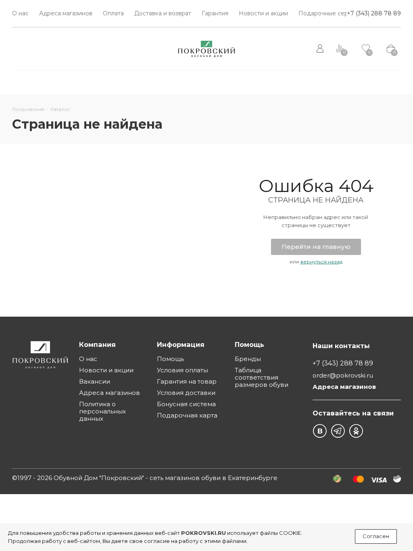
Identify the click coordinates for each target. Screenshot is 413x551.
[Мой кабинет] (321, 49)
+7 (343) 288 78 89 (374, 13)
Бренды (248, 359)
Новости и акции (106, 370)
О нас (88, 359)
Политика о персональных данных (102, 411)
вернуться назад (321, 262)
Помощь (170, 359)
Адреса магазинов (109, 393)
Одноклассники (356, 431)
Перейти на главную (316, 246)
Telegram (338, 431)
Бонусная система (186, 404)
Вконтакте (320, 431)
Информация (180, 344)
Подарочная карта (187, 415)
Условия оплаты (182, 370)
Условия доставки (186, 393)
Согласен (376, 536)
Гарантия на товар (187, 381)
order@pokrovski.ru (343, 375)
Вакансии (94, 381)
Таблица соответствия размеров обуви (261, 377)
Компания (97, 344)
